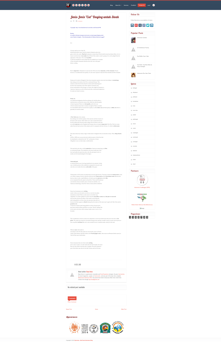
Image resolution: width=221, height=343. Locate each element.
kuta (134, 105)
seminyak (135, 137)
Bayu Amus (89, 271)
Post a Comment (72, 302)
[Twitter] (85, 5)
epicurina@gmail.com (94, 279)
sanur (134, 128)
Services (126, 5)
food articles (121, 274)
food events (97, 276)
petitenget (135, 119)
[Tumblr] (79, 5)
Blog (111, 5)
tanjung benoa (136, 155)
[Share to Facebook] (80, 264)
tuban (134, 159)
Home (96, 309)
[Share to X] (78, 264)
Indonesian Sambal (142, 37)
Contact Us (142, 5)
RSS (88, 5)
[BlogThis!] (77, 264)
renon (134, 123)
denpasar (135, 92)
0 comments (79, 21)
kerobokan (135, 101)
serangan (135, 141)
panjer (134, 114)
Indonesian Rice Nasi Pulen (144, 73)
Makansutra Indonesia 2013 (85, 277)
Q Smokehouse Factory (143, 47)
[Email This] (75, 264)
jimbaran (135, 97)
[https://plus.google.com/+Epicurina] (76, 5)
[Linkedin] (151, 25)
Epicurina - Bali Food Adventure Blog (84, 340)
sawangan (135, 132)
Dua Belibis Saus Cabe (143, 56)
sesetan (135, 146)
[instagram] (73, 5)
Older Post (123, 309)
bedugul (135, 88)
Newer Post (69, 309)
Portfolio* (133, 5)
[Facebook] (82, 5)
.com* (148, 5)
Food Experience (104, 274)
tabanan (135, 150)
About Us (117, 5)
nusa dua (135, 110)
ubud (134, 164)
